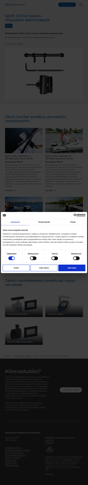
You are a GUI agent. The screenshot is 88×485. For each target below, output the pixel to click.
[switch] (33, 258)
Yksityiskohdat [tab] (44, 222)
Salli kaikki (72, 268)
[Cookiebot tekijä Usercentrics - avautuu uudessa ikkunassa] (75, 215)
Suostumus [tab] (15, 222)
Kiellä (16, 268)
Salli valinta (44, 268)
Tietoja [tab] (73, 222)
